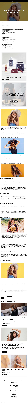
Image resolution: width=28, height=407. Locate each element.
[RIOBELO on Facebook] (10, 388)
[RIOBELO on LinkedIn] (15, 388)
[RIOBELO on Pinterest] (12, 388)
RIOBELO (4, 402)
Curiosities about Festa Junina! (7, 44)
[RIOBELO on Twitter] (12, 390)
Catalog (14, 392)
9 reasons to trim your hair (6, 46)
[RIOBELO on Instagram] (10, 390)
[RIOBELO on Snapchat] (17, 390)
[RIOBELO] (14, 1)
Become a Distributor (14, 396)
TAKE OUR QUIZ (5, 79)
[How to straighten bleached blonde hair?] (14, 361)
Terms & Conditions (14, 399)
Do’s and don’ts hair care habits (7, 37)
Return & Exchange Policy (14, 397)
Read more (4, 325)
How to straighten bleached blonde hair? (8, 32)
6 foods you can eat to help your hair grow (9, 39)
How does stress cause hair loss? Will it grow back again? (14, 318)
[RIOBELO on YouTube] (15, 390)
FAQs (14, 395)
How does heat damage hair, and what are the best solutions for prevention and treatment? (12, 344)
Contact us (14, 394)
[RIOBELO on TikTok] (17, 388)
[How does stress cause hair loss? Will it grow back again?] (14, 309)
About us (14, 393)
